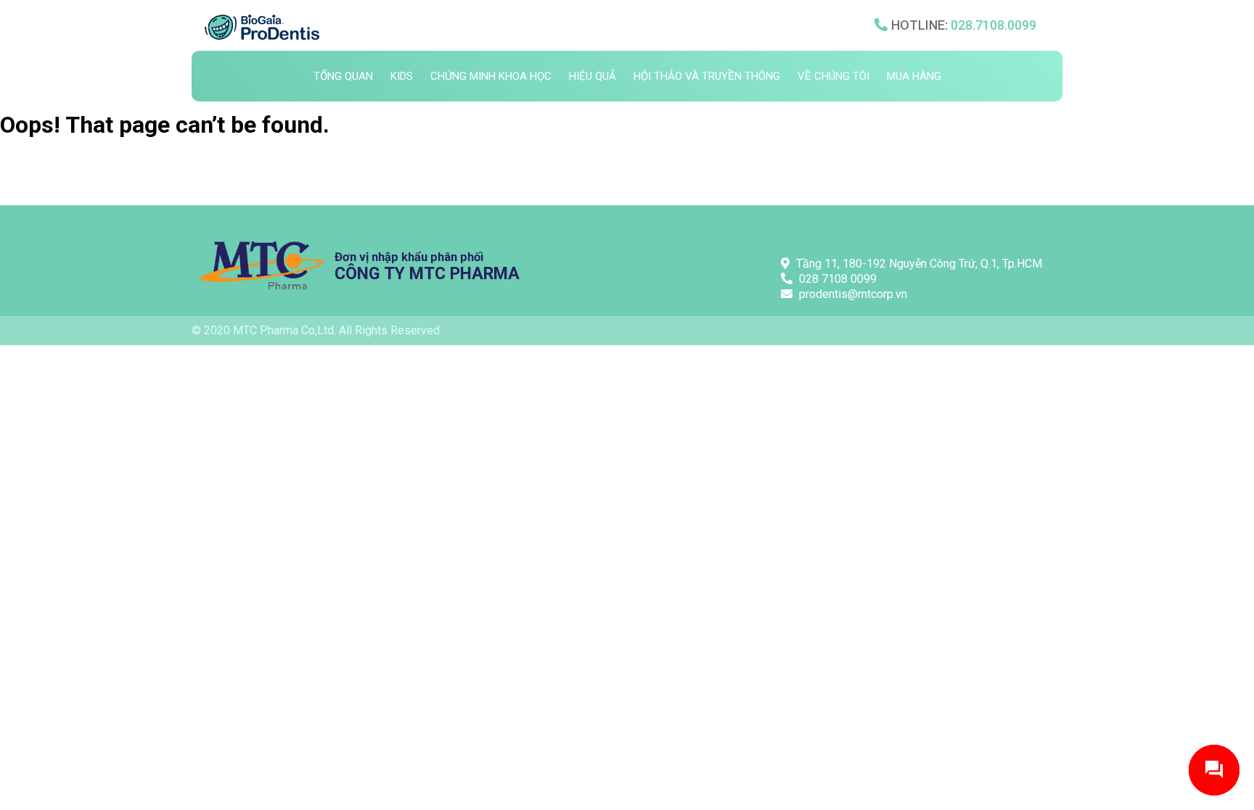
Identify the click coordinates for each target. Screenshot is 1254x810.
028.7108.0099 (993, 25)
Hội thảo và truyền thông (707, 76)
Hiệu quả (592, 76)
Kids (401, 76)
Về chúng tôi (833, 76)
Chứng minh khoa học (491, 76)
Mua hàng (914, 76)
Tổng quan (343, 76)
